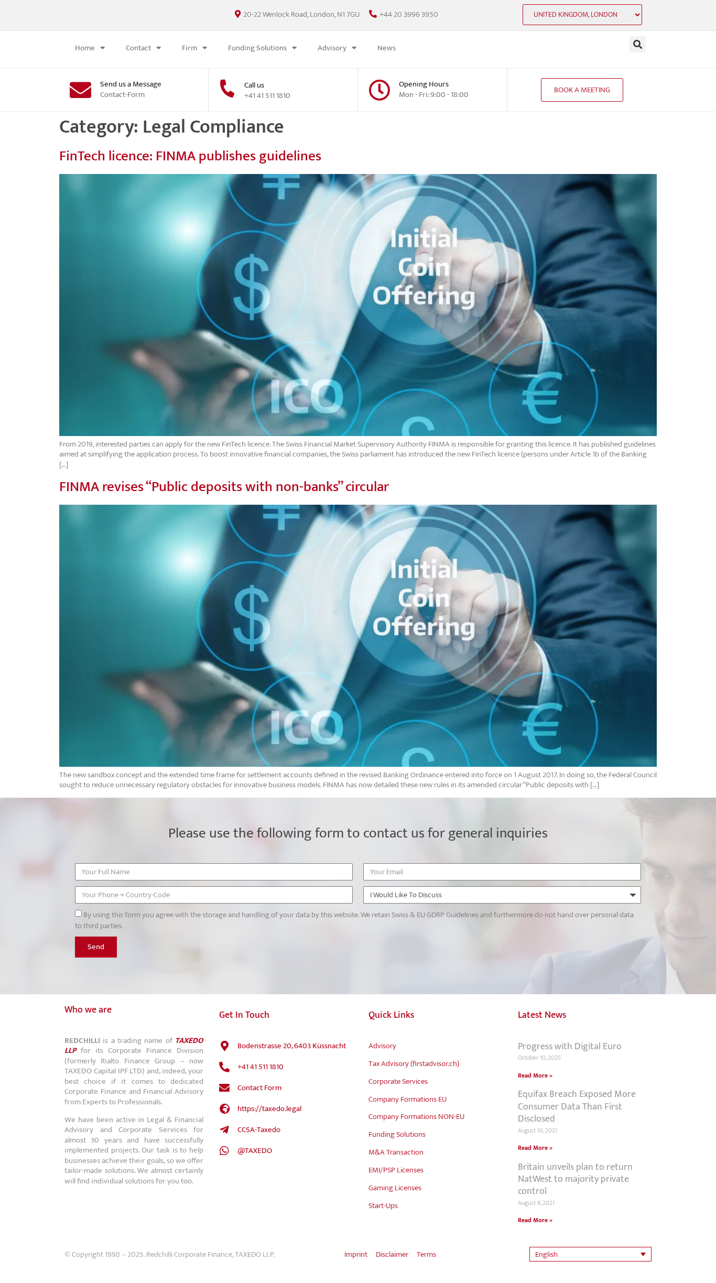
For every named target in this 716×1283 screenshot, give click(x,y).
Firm (189, 48)
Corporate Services (398, 1081)
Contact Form (259, 1087)
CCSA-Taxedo (258, 1129)
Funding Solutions (257, 48)
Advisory (332, 48)
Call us (254, 85)
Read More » (535, 1075)
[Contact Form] (224, 1088)
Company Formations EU (407, 1099)
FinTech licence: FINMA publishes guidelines (190, 156)
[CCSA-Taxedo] (224, 1130)
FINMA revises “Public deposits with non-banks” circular (224, 486)
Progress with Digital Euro (570, 1046)
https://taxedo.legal (269, 1108)
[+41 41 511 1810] (224, 1067)
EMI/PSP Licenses (396, 1170)
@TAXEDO (254, 1150)
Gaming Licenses (394, 1187)
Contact (138, 48)
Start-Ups (383, 1205)
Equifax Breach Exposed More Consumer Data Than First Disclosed (577, 1106)
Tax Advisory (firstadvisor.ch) (413, 1063)
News (386, 48)
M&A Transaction (396, 1152)
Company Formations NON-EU (416, 1116)
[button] (638, 44)
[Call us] (227, 88)
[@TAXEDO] (224, 1151)
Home (85, 48)
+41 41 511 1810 (260, 1066)
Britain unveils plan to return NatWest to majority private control (575, 1179)
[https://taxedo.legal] (224, 1109)
